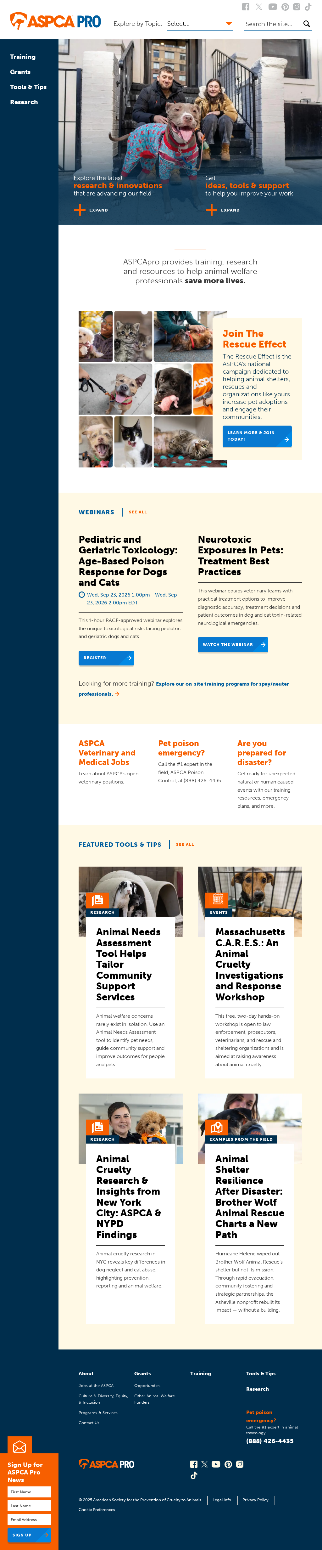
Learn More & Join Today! (251, 435)
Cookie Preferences (97, 1509)
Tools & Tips (28, 87)
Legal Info (222, 1499)
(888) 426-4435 (270, 1441)
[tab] (124, 192)
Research (24, 102)
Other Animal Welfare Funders (154, 1399)
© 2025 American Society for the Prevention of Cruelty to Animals (140, 1499)
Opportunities (147, 1385)
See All (138, 512)
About (86, 1374)
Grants (20, 72)
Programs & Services (98, 1412)
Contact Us (89, 1422)
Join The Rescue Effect (254, 339)
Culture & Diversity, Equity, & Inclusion (103, 1399)
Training (23, 56)
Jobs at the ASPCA (96, 1385)
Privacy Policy (255, 1499)
